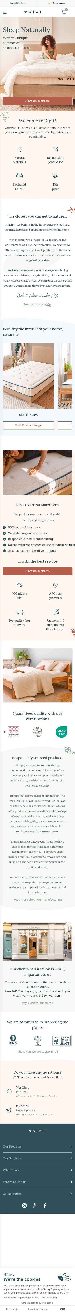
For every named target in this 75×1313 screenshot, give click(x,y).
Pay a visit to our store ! (37, 1003)
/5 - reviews (58, 3)
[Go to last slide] (8, 732)
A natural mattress (37, 101)
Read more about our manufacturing (37, 900)
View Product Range (28, 425)
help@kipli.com (18, 3)
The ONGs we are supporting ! (37, 1052)
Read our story (33, 304)
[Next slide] (66, 732)
